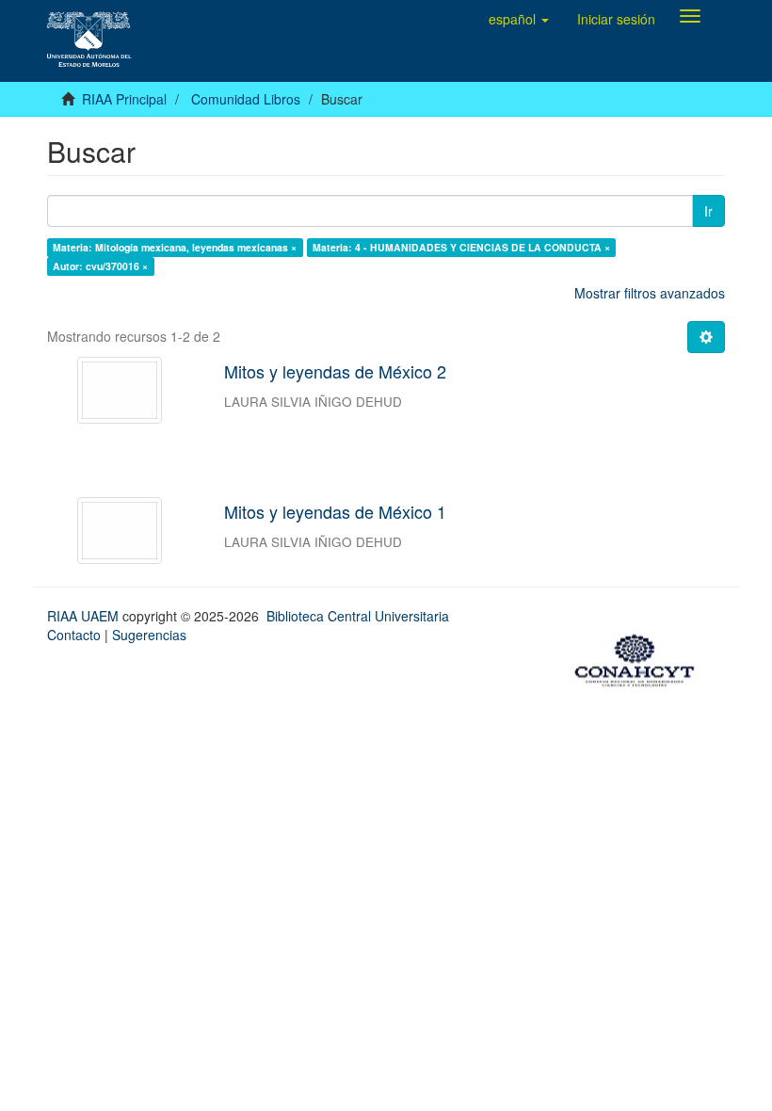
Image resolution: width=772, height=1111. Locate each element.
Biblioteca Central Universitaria (357, 615)
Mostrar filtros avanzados (649, 292)
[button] (518, 19)
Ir (708, 210)
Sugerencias (149, 634)
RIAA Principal (124, 98)
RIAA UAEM (84, 615)
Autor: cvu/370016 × (100, 266)
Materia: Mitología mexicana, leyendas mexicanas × (175, 247)
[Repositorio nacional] (640, 658)
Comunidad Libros (245, 98)
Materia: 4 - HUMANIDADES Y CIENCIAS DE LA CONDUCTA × (461, 247)
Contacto (74, 634)
